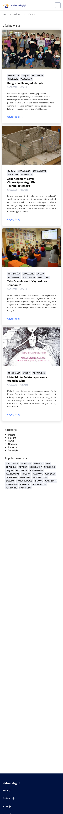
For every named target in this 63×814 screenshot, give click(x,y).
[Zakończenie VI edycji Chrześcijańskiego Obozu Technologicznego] (31, 144)
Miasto (11, 434)
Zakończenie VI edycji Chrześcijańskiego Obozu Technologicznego (23, 182)
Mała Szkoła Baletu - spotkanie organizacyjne (27, 379)
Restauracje (8, 798)
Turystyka (13, 450)
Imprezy (12, 447)
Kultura (12, 437)
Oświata (24, 87)
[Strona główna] (5, 14)
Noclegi (6, 790)
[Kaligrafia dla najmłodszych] (31, 49)
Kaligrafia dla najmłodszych (25, 83)
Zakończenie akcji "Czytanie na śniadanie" (27, 283)
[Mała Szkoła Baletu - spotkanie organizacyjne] (31, 346)
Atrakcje (6, 806)
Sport (11, 440)
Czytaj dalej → (15, 116)
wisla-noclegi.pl (11, 783)
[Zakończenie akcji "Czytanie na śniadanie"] (31, 247)
